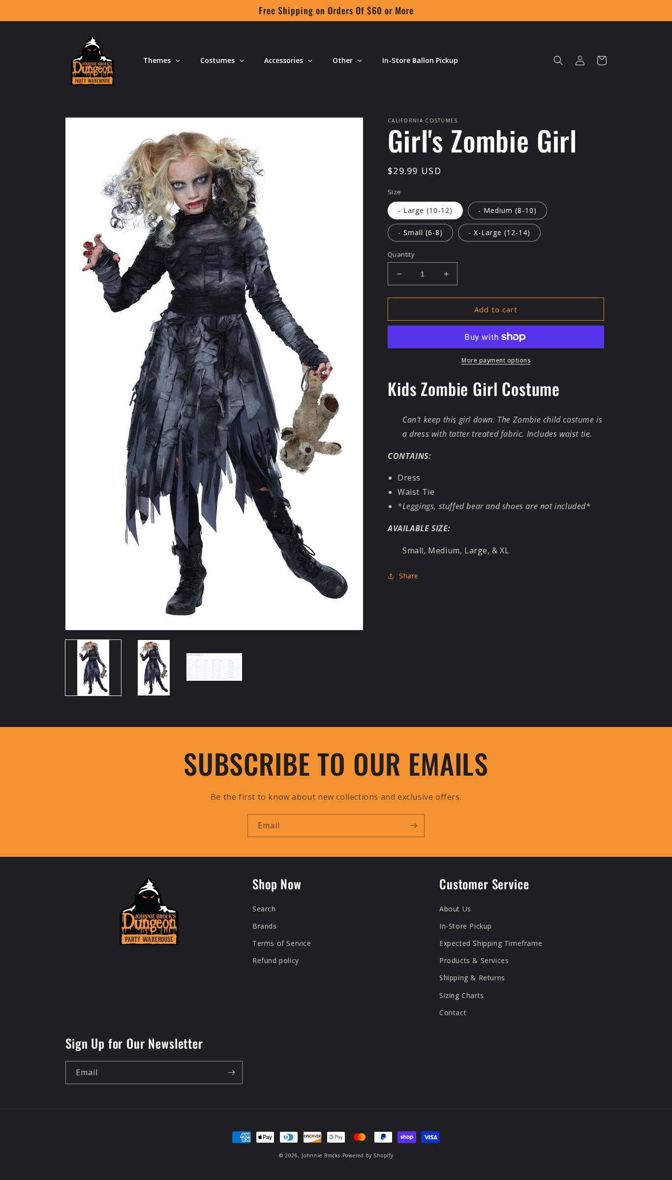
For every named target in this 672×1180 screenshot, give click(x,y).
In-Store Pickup (465, 926)
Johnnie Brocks (321, 1155)
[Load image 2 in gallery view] (154, 668)
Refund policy (275, 960)
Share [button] (409, 575)
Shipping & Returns (472, 977)
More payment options (495, 360)
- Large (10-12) (425, 210)
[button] (558, 60)
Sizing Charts (461, 995)
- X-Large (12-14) (499, 232)
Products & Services (474, 960)
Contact (452, 1012)
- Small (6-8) (420, 232)
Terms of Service (281, 943)
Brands (264, 926)
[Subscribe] (413, 825)
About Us (455, 908)
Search (264, 908)
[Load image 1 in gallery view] (93, 668)
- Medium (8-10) (507, 210)
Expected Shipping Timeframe (490, 943)
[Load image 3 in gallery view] (214, 668)
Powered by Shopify (368, 1155)
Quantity (401, 254)
